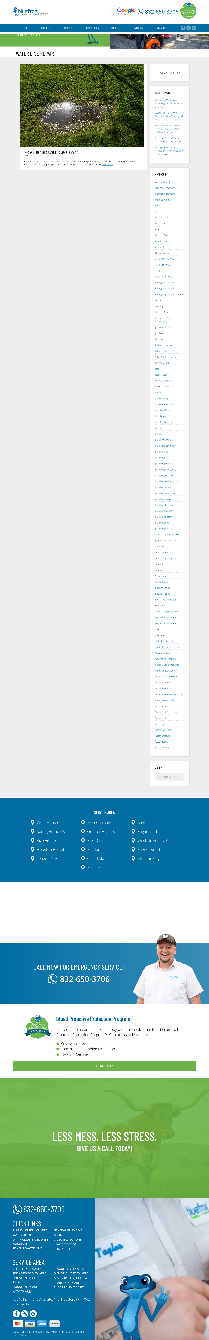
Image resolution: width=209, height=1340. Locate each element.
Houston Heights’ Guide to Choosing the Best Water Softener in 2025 (168, 129)
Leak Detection (65, 1244)
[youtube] (188, 27)
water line (160, 723)
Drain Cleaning (162, 252)
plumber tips (161, 451)
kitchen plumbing (163, 362)
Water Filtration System (166, 676)
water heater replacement (168, 706)
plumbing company (164, 463)
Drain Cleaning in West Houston (30, 1242)
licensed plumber (163, 380)
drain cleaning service (166, 258)
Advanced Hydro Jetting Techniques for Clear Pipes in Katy (169, 116)
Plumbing (160, 457)
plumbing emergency (165, 469)
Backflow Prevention (165, 187)
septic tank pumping (165, 558)
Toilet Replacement (164, 641)
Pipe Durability (162, 410)
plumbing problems (165, 493)
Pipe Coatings (162, 398)
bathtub (159, 205)
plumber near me (164, 439)
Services (67, 28)
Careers (115, 28)
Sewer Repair (161, 576)
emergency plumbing (165, 288)
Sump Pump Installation (167, 611)
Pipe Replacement (164, 422)
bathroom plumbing (165, 193)
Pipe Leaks (160, 416)
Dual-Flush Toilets (164, 276)
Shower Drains (162, 587)
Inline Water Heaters (165, 357)
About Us (45, 28)
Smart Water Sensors (165, 599)
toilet (157, 629)
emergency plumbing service (169, 294)
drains (158, 270)
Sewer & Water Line (27, 1248)
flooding (159, 306)
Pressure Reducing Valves (167, 534)
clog (157, 229)
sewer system (161, 581)
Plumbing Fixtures (164, 475)
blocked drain (162, 217)
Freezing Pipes (162, 312)
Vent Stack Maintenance (167, 664)
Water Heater (162, 688)
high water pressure (165, 345)
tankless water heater (166, 617)
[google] (194, 27)
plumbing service (163, 510)
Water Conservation (165, 670)
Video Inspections (68, 1240)
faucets (158, 300)
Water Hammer (163, 682)
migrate (159, 392)
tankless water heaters (166, 623)
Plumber (159, 433)
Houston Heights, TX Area (28, 1280)
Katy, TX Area (22, 1291)
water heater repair (165, 700)
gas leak (159, 333)
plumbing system (163, 516)
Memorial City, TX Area (71, 1273)
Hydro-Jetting (161, 351)
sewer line (160, 564)
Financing (138, 28)
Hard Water (161, 339)
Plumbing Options (164, 487)
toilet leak (160, 635)
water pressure (162, 735)
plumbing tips (162, 522)
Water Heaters (24, 1235)
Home (25, 28)
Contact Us (162, 28)
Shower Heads (162, 593)
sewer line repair (163, 570)
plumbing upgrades (165, 528)
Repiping (159, 546)
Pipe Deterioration (164, 404)
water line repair (163, 729)
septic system (161, 552)
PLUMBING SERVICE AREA (30, 1230)
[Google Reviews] (126, 13)
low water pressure (164, 386)
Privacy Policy (52, 1331)
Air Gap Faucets (163, 181)
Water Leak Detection (166, 712)
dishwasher (161, 247)
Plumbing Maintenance (166, 481)
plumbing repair (163, 499)
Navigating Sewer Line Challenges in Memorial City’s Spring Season (169, 151)
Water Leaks (161, 718)
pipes (158, 428)
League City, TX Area (69, 1269)
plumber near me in (165, 445)
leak (157, 368)
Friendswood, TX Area (29, 1273)
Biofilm (158, 211)
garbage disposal (163, 327)
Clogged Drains (162, 235)
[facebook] (183, 27)
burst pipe (160, 223)
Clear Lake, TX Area (27, 1269)
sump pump (161, 605)
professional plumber (165, 540)
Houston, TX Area (26, 1287)
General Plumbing (68, 1230)
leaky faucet (161, 374)
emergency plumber (165, 282)
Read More (107, 164)
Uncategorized (162, 652)
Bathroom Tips (162, 199)
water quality (161, 741)
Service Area (92, 28)
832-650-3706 (162, 11)
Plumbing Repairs (164, 504)
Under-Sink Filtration (165, 658)
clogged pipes (162, 241)
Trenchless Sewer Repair (167, 647)
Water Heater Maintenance (168, 694)
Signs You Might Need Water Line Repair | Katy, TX (50, 152)
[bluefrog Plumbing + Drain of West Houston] (30, 11)
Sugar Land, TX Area (69, 1287)
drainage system (163, 264)
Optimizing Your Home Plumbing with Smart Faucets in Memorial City (169, 103)
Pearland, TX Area (68, 1283)
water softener (162, 747)
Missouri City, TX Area (70, 1278)
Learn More (104, 1065)
